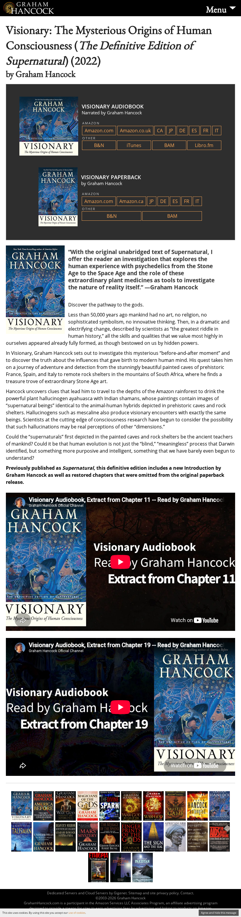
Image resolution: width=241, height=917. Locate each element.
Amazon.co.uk (135, 130)
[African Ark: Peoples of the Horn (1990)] (175, 837)
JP (171, 130)
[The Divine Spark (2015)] (109, 806)
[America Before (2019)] (43, 806)
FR (205, 130)
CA (160, 130)
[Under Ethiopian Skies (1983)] (120, 867)
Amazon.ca (131, 201)
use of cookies (76, 913)
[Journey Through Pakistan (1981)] (142, 867)
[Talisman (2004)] (21, 837)
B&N (99, 145)
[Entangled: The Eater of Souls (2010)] (197, 806)
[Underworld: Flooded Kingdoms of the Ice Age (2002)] (43, 837)
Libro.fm (204, 145)
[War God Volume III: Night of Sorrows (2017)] (65, 806)
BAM (169, 145)
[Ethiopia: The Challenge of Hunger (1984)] (98, 867)
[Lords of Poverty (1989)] (197, 837)
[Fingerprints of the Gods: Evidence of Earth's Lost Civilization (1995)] (131, 837)
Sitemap (135, 892)
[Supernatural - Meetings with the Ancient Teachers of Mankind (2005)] (219, 806)
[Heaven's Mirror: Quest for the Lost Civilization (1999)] (65, 837)
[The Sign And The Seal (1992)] (153, 837)
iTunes (134, 145)
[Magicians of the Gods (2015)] (87, 806)
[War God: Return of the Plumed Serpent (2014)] (131, 806)
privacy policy (168, 892)
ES (194, 130)
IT (217, 130)
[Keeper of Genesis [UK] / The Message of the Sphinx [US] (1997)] (109, 837)
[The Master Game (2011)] (175, 806)
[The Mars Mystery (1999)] (87, 837)
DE (182, 130)
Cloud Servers (96, 892)
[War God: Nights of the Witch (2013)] (153, 806)
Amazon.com (99, 130)
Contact (186, 892)
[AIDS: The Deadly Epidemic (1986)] (219, 837)
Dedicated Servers (62, 892)
